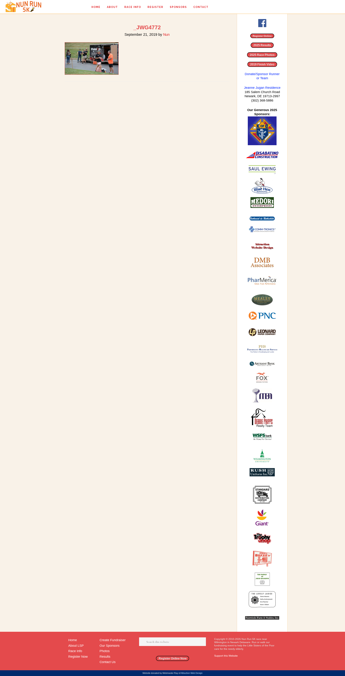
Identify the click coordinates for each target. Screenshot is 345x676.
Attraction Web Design (192, 673)
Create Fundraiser (113, 640)
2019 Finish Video (262, 64)
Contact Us (108, 662)
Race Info (75, 651)
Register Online (262, 36)
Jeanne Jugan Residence (262, 87)
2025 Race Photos (262, 54)
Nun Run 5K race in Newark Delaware (23, 6)
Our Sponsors (109, 645)
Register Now (78, 656)
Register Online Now (173, 658)
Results (105, 656)
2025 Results (262, 45)
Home (72, 640)
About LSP (76, 645)
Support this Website (226, 655)
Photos (105, 651)
